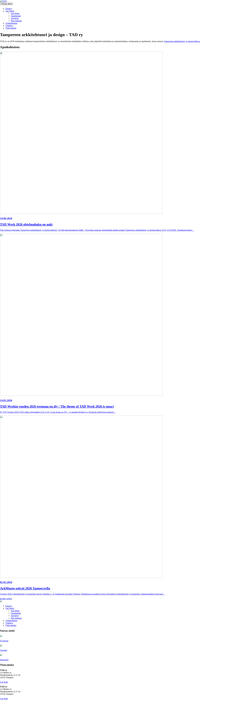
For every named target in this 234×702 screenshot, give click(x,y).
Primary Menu (6, 4)
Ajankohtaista (11, 23)
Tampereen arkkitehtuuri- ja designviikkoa (182, 41)
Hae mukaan (16, 21)
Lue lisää (4, 682)
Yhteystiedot (10, 28)
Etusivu (8, 8)
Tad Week (9, 11)
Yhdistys (9, 25)
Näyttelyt (15, 18)
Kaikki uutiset (6, 598)
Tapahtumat (16, 16)
